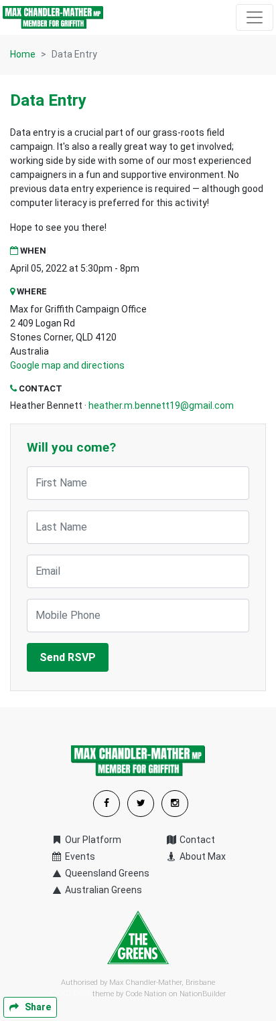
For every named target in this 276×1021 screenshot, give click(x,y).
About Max (202, 856)
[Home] (53, 17)
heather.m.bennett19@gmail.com (161, 405)
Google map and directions (67, 365)
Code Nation (146, 994)
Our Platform (92, 839)
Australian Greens (102, 890)
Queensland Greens (106, 873)
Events (79, 856)
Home (23, 54)
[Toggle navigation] (254, 17)
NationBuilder (203, 994)
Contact (196, 839)
